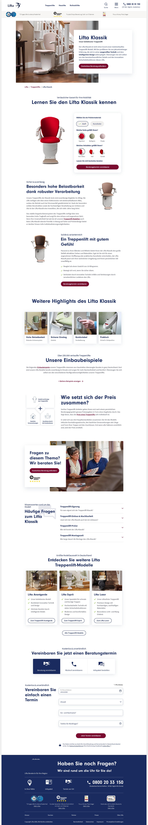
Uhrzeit (63, 702)
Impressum (100, 821)
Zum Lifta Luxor (103, 620)
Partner (74, 815)
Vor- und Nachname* (68, 713)
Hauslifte (62, 5)
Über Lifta (120, 815)
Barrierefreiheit (78, 821)
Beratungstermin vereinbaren (97, 167)
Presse (97, 815)
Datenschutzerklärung (76, 746)
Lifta (26, 87)
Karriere (50, 815)
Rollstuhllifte (75, 5)
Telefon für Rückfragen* (69, 723)
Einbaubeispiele (43, 367)
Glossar (27, 815)
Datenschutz (90, 821)
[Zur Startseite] (14, 5)
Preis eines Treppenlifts (86, 414)
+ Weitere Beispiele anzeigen (69, 381)
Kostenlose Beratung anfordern (93, 66)
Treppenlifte (50, 5)
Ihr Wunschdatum (65, 690)
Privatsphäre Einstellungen (115, 821)
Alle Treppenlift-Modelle (74, 633)
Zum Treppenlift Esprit (73, 620)
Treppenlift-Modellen (72, 219)
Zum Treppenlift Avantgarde (41, 620)
